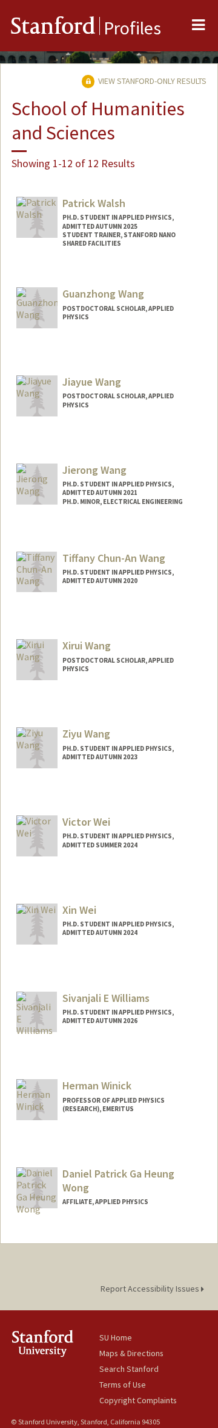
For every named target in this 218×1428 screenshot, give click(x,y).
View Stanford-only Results (151, 80)
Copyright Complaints (138, 1400)
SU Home (115, 1337)
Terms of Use (122, 1384)
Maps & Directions (131, 1353)
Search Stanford (129, 1368)
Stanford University (55, 1343)
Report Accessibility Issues (151, 1288)
